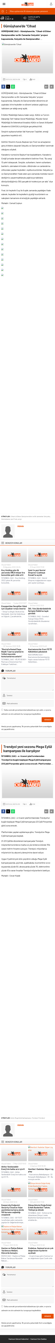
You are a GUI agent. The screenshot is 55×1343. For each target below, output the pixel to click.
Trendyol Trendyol (38, 1118)
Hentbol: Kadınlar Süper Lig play (40, 1170)
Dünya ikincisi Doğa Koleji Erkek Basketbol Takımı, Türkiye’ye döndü (39, 1207)
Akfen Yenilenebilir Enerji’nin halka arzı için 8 (12, 1167)
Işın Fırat (14, 519)
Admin (20, 526)
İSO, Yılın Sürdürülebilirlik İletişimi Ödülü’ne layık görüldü (39, 611)
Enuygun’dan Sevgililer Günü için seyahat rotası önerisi (14, 607)
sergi (19, 519)
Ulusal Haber (6, 565)
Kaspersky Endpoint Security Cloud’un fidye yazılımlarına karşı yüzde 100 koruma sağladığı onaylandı (12, 1210)
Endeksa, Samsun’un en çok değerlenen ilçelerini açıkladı (40, 1250)
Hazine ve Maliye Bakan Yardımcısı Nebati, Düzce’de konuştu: (12, 1250)
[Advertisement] (27, 394)
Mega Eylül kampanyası (23, 1118)
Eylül (12, 1118)
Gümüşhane (5, 519)
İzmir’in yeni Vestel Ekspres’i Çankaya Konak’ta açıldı (36, 572)
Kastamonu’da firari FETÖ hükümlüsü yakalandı (40, 650)
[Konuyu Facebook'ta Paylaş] (3, 87)
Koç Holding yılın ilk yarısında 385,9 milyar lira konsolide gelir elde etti (13, 572)
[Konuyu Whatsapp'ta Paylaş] (13, 87)
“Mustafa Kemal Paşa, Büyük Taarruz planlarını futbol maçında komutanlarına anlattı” (12, 653)
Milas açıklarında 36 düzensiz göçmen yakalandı (29, 11)
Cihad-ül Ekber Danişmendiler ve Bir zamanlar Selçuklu (30, 516)
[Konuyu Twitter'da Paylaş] (8, 87)
